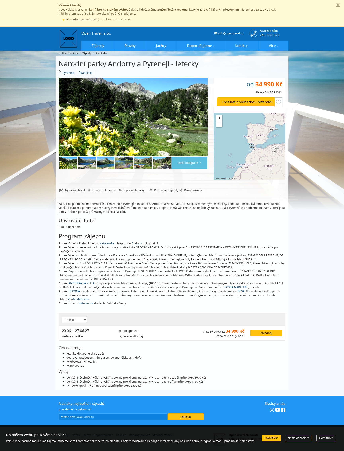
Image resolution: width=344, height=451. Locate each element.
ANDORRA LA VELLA (81, 283)
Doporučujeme (199, 45)
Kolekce (241, 45)
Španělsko (85, 73)
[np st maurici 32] (162, 162)
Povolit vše (271, 438)
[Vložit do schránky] (278, 102)
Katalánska (107, 243)
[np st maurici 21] (133, 117)
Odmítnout (326, 438)
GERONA (74, 291)
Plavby (130, 45)
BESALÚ (243, 291)
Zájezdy (98, 45)
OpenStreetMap (221, 178)
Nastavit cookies (298, 438)
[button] (219, 118)
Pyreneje (68, 73)
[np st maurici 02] (105, 162)
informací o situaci (84, 19)
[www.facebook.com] (283, 410)
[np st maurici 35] (124, 162)
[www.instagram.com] (272, 410)
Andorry (137, 243)
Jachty (161, 45)
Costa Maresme (78, 299)
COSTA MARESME (235, 287)
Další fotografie (188, 163)
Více (272, 45)
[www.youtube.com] (277, 410)
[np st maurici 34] (143, 162)
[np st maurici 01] (87, 162)
